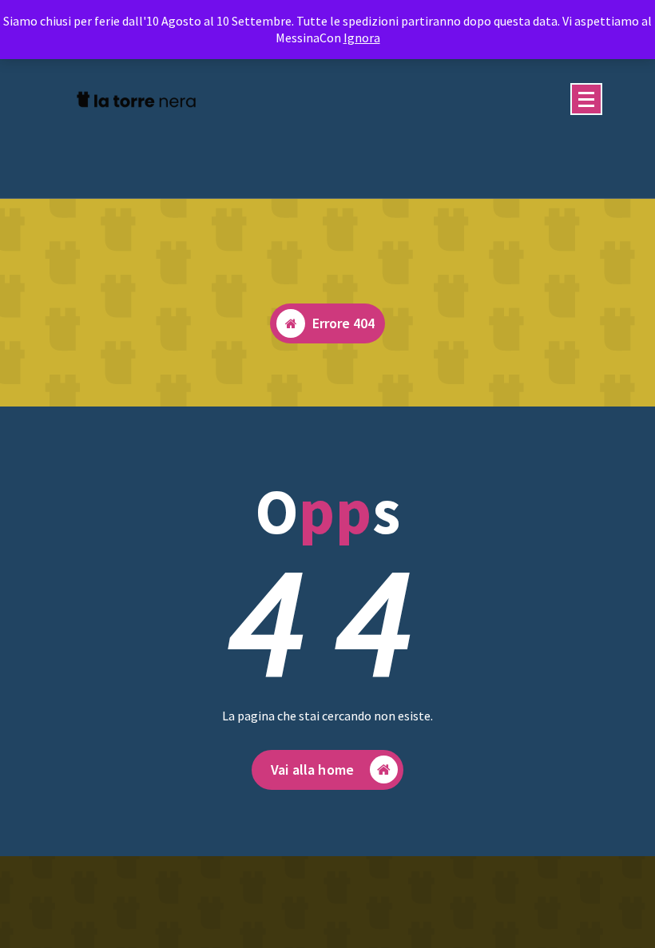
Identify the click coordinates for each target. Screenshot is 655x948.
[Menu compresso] (586, 99)
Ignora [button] (361, 38)
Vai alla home (312, 769)
